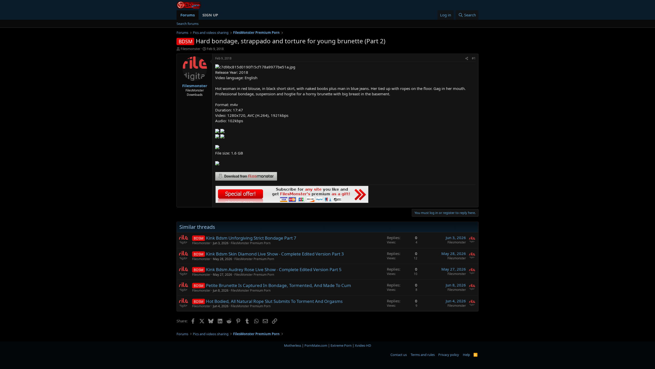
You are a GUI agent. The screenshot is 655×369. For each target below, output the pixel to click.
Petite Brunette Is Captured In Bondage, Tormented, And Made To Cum (278, 285)
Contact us (398, 354)
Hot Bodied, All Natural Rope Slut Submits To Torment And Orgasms (274, 301)
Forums (187, 14)
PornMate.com (315, 345)
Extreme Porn (341, 345)
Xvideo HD (363, 345)
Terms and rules (423, 354)
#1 (474, 58)
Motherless (292, 345)
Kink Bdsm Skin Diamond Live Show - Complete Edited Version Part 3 (275, 254)
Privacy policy (448, 354)
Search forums (188, 23)
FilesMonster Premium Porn (250, 243)
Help (466, 354)
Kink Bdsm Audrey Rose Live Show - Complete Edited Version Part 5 (274, 269)
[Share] (466, 58)
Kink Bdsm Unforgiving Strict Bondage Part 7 (251, 238)
